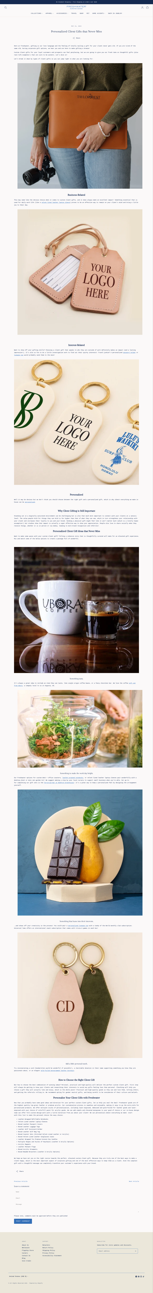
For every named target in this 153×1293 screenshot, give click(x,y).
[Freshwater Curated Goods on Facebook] (136, 1277)
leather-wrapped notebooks (72, 778)
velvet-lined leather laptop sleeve (56, 202)
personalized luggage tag (78, 926)
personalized (30, 502)
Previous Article (20, 1181)
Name (17, 1189)
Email (18, 1195)
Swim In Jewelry (115, 13)
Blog (23, 1258)
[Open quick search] (35, 7)
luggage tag (18, 355)
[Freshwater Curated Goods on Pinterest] (138, 1277)
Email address (104, 1248)
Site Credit (26, 1261)
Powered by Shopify (36, 1283)
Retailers (46, 1245)
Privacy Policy (48, 1253)
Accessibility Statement (52, 1255)
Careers (25, 1253)
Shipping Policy (48, 1250)
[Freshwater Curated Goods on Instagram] (141, 1277)
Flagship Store (28, 1250)
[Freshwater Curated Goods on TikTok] (143, 1277)
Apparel (49, 13)
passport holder (129, 352)
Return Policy (47, 1248)
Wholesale (25, 1248)
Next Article (134, 1181)
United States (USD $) (18, 1276)
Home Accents (98, 13)
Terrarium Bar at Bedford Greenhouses (59, 783)
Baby (82, 13)
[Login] (142, 7)
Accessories (62, 13)
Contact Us (26, 1255)
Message (18, 1202)
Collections (36, 13)
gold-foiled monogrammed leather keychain (57, 1070)
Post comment (23, 1221)
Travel (74, 13)
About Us (25, 1245)
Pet (88, 13)
